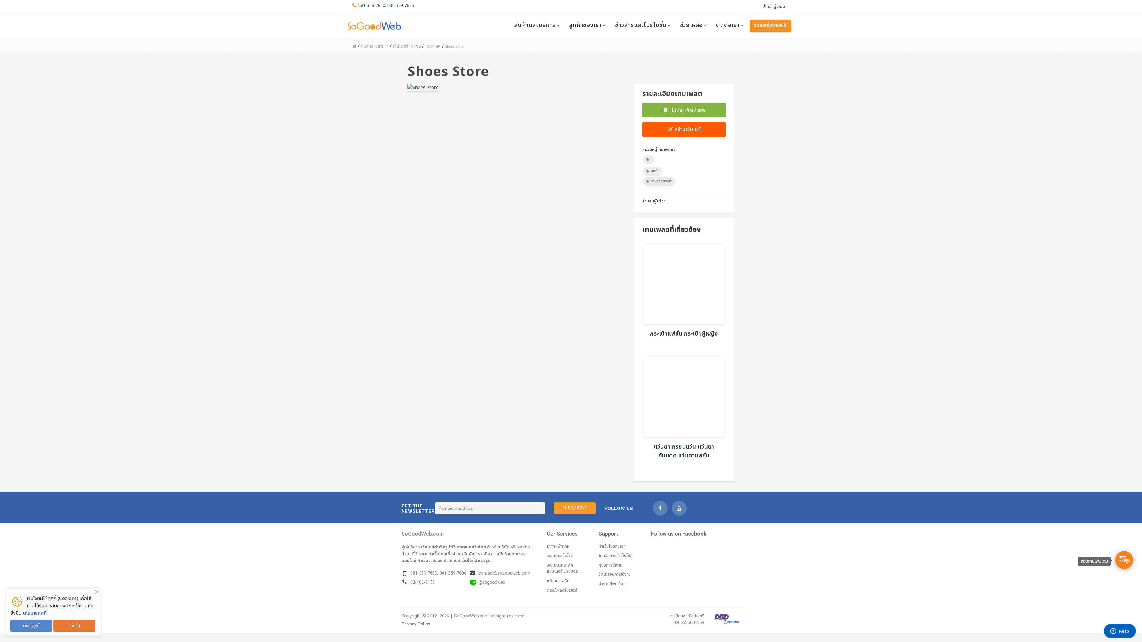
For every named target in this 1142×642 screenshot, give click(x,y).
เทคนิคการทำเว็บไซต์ (616, 555)
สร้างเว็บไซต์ (687, 129)
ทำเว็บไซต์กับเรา (612, 546)
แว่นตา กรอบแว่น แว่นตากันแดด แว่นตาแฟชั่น (684, 451)
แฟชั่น (655, 171)
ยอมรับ (74, 626)
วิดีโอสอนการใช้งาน (615, 574)
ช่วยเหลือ (691, 25)
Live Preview (687, 110)
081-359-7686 (400, 5)
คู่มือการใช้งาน (610, 565)
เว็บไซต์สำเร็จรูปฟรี (438, 547)
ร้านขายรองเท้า (662, 181)
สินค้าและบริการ (535, 25)
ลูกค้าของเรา (585, 25)
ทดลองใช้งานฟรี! (770, 25)
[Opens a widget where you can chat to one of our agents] (1119, 631)
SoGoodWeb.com (422, 534)
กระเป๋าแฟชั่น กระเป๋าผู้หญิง (684, 333)
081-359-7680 (371, 5)
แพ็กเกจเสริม (558, 580)
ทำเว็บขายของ (430, 560)
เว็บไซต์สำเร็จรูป (476, 560)
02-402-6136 (422, 582)
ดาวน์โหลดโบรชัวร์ (562, 590)
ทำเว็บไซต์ (437, 553)
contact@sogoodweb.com (504, 573)
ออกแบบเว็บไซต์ (471, 547)
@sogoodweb (492, 582)
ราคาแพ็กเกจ (558, 546)
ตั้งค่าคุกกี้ (31, 626)
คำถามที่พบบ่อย (612, 583)
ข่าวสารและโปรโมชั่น (640, 25)
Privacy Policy (415, 624)
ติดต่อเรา (727, 25)
